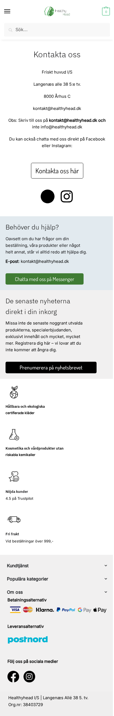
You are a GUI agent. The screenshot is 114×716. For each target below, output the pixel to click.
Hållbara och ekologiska (25, 406)
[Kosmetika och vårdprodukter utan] (14, 434)
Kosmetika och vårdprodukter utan (35, 448)
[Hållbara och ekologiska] (14, 392)
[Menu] (12, 11)
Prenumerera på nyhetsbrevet (51, 367)
